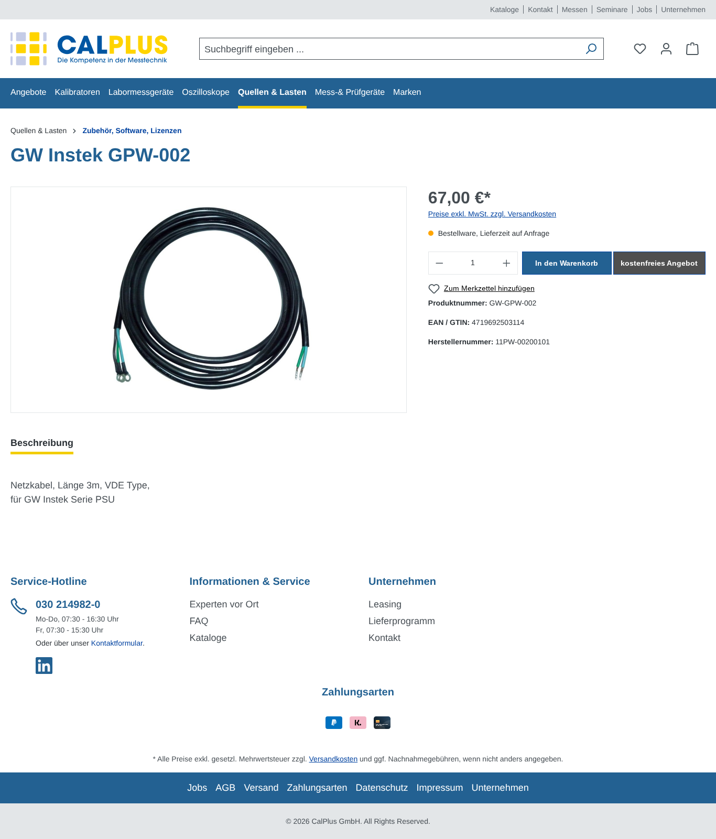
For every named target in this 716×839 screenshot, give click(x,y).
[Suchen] (590, 48)
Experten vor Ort (224, 604)
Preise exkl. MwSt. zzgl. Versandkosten (492, 214)
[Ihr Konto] (666, 49)
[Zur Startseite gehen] (89, 49)
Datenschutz (382, 787)
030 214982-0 (68, 605)
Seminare (612, 9)
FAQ (199, 621)
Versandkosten (333, 759)
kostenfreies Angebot (659, 263)
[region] (209, 300)
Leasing (385, 604)
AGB (225, 787)
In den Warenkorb (566, 263)
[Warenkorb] (692, 49)
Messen (575, 9)
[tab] (41, 443)
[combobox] (389, 48)
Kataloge (504, 9)
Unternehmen (683, 9)
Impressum (440, 787)
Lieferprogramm (401, 621)
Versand (261, 787)
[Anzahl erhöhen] (507, 263)
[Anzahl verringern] (439, 263)
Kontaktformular (117, 643)
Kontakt (540, 9)
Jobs (645, 9)
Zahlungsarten (317, 787)
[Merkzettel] (640, 49)
